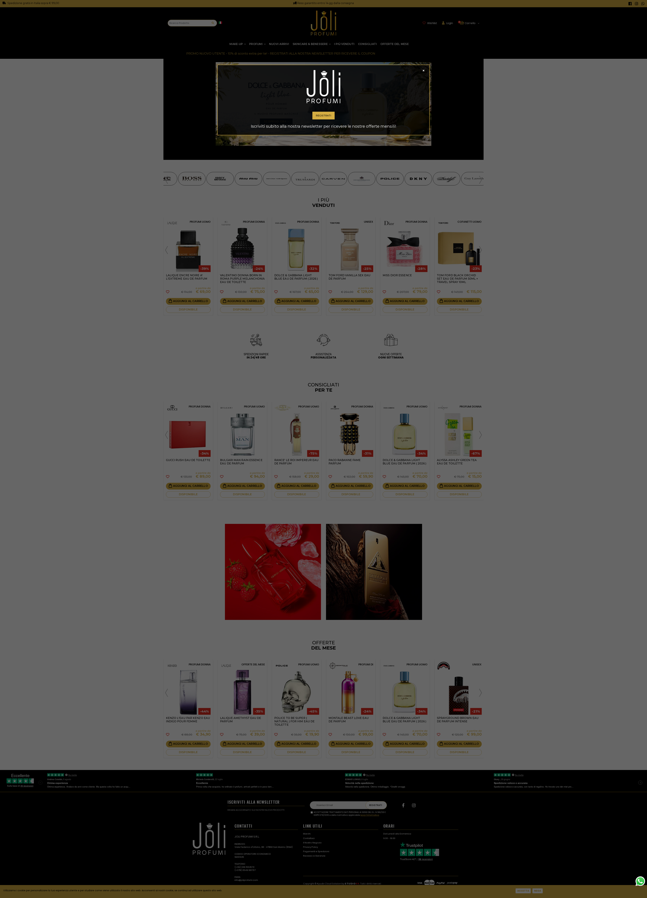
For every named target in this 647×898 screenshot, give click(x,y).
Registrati (323, 115)
